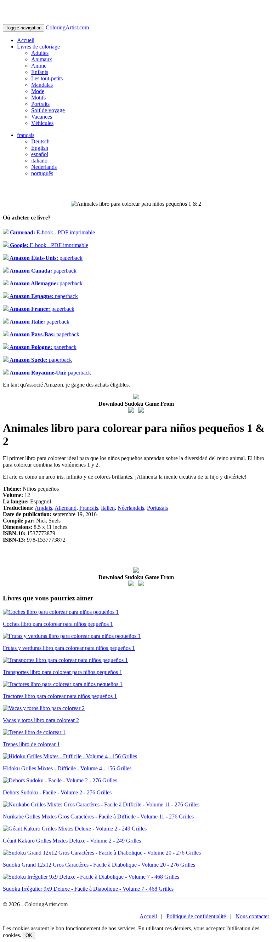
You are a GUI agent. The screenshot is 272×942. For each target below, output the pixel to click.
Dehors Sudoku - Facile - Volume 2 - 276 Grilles (57, 792)
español (39, 154)
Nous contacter (252, 916)
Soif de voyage (48, 110)
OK (29, 935)
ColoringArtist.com (67, 27)
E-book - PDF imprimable (51, 232)
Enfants (39, 72)
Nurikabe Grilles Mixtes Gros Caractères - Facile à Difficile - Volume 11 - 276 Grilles (98, 816)
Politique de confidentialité (196, 916)
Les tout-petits (47, 78)
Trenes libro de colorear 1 (31, 744)
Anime (38, 66)
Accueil (25, 40)
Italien (108, 508)
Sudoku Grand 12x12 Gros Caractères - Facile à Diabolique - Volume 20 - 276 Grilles (99, 865)
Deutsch (40, 141)
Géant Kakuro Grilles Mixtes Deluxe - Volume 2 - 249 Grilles (72, 841)
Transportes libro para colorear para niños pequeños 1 (62, 672)
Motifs (38, 98)
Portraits (40, 104)
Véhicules (42, 123)
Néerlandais (131, 508)
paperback (45, 258)
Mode (37, 91)
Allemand (65, 508)
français (25, 135)
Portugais (157, 508)
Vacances (41, 117)
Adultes (40, 53)
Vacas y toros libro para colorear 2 (41, 720)
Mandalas (42, 85)
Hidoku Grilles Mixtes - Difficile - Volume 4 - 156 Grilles (67, 768)
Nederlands (44, 167)
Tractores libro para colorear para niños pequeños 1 (60, 696)
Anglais (43, 508)
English (39, 148)
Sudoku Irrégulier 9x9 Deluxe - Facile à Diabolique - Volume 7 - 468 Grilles (88, 889)
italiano (39, 161)
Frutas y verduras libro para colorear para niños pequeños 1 (69, 648)
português (42, 173)
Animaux (41, 59)
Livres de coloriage (38, 47)
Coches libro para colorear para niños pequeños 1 (58, 624)
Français (88, 508)
